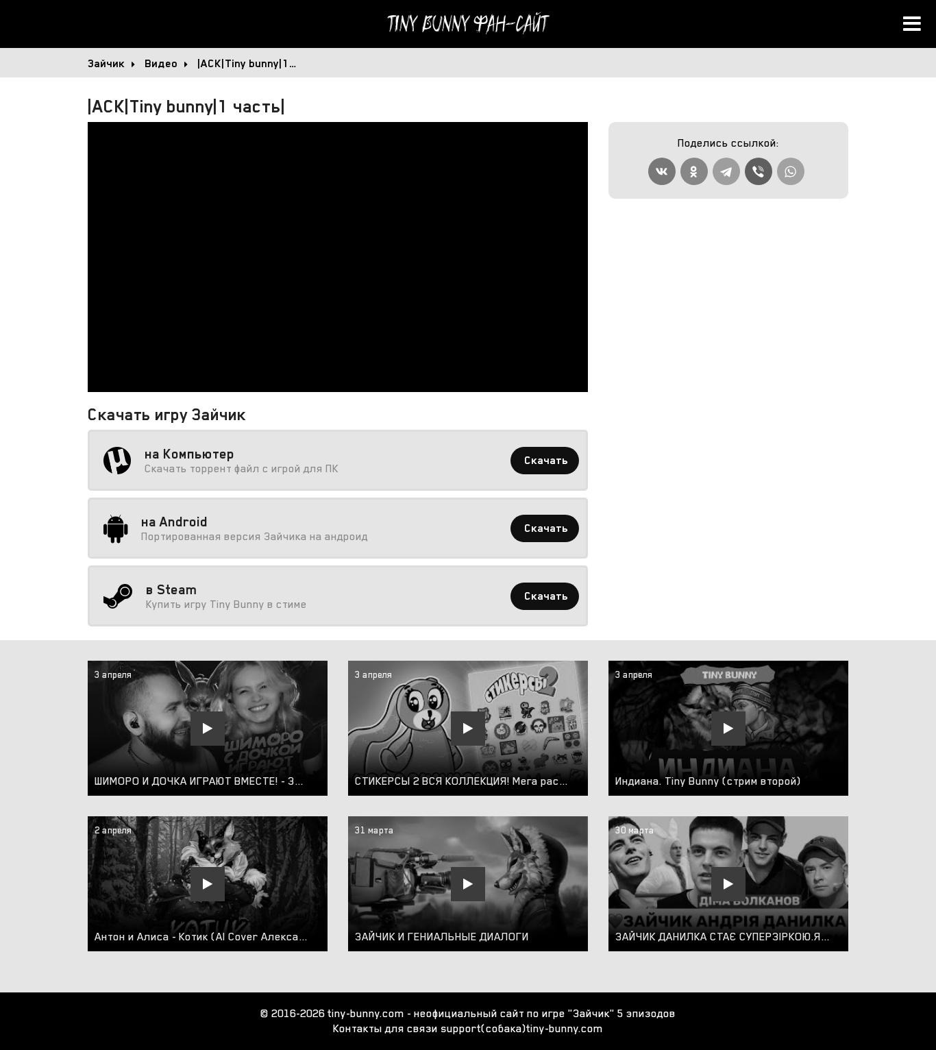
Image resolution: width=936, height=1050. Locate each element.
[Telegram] (726, 171)
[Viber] (758, 171)
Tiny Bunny (468, 24)
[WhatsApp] (790, 171)
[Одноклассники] (694, 171)
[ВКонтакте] (662, 171)
